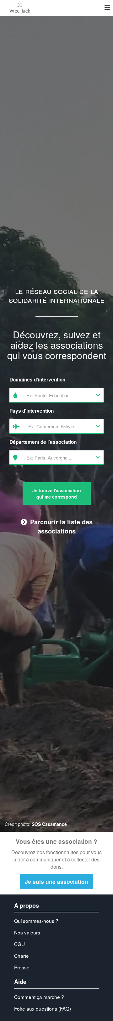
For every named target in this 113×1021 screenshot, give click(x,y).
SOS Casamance (49, 824)
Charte (21, 955)
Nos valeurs (27, 932)
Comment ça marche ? (39, 996)
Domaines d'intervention (37, 379)
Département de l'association (43, 441)
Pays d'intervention (31, 410)
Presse (22, 967)
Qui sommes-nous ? (36, 920)
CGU (19, 943)
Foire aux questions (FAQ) (42, 1008)
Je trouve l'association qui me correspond (56, 493)
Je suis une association (56, 881)
